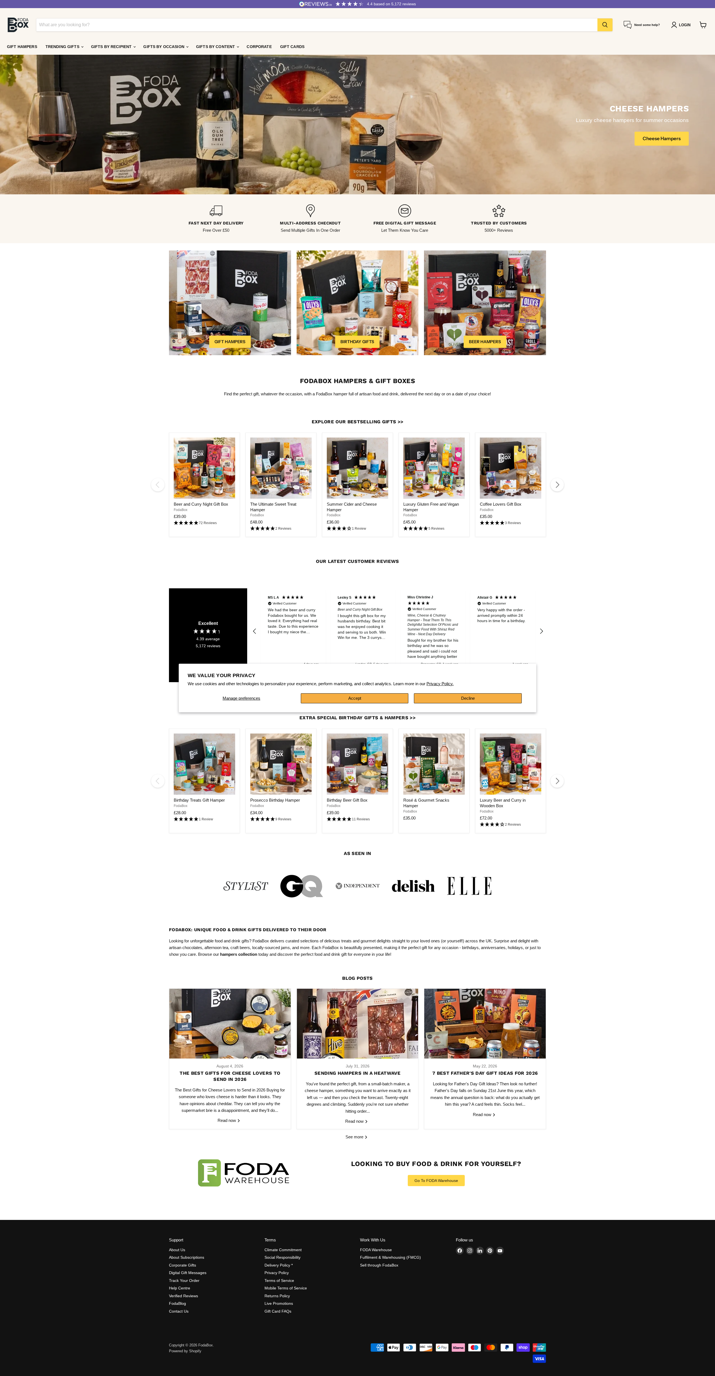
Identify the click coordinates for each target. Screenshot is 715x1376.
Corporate (259, 46)
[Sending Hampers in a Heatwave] (357, 1024)
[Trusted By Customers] (499, 218)
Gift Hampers (22, 46)
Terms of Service (279, 1280)
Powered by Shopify (185, 1351)
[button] (204, 523)
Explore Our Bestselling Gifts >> (358, 421)
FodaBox (180, 510)
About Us (177, 1250)
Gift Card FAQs (277, 1311)
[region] (398, 631)
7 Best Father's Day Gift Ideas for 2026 (485, 1073)
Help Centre (179, 1288)
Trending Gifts (63, 46)
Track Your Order (184, 1280)
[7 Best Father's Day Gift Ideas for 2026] (485, 1024)
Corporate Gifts (182, 1265)
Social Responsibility (282, 1257)
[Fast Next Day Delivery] (216, 218)
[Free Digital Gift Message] (405, 218)
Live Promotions (278, 1303)
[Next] (557, 484)
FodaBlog (177, 1303)
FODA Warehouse (376, 1250)
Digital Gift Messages (187, 1272)
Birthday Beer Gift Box (347, 800)
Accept (354, 698)
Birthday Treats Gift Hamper (199, 800)
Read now (227, 1120)
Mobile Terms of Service (285, 1288)
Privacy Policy (276, 1272)
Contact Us (179, 1311)
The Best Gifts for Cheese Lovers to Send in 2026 (230, 1076)
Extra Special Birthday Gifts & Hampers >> (357, 717)
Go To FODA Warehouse (436, 1180)
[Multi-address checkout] (310, 218)
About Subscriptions (186, 1257)
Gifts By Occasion (164, 46)
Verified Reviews (183, 1296)
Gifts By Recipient (112, 46)
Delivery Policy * (278, 1265)
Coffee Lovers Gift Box (500, 504)
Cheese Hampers (662, 138)
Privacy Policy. (440, 683)
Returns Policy (277, 1296)
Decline (468, 698)
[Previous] (158, 484)
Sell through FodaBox (379, 1265)
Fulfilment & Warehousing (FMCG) (390, 1257)
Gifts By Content (216, 46)
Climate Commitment (283, 1250)
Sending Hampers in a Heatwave (357, 1073)
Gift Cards (292, 46)
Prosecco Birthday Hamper (275, 800)
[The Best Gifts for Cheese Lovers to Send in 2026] (230, 1024)
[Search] (604, 24)
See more (354, 1136)
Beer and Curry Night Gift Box (201, 504)
